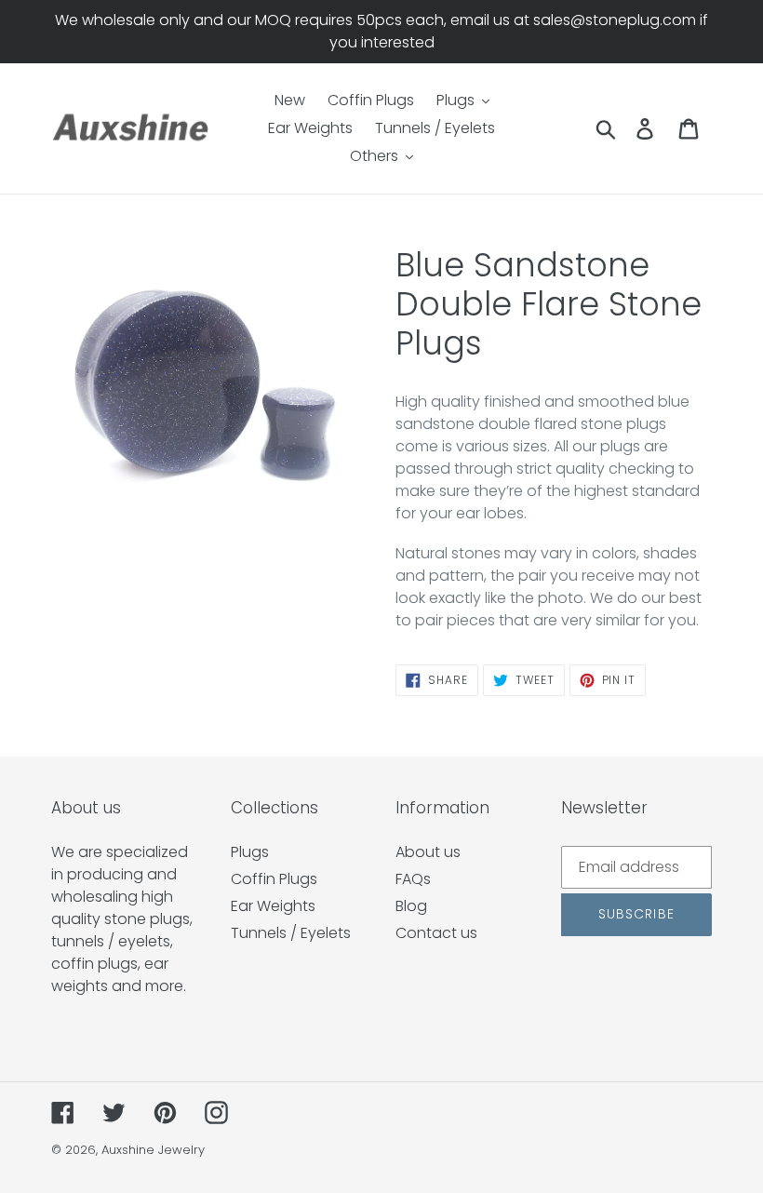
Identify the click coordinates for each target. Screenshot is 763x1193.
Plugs (250, 852)
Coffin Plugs (274, 879)
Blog (411, 906)
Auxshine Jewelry (153, 1150)
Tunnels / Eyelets (291, 933)
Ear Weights (273, 906)
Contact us (436, 933)
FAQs (413, 879)
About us (428, 852)
